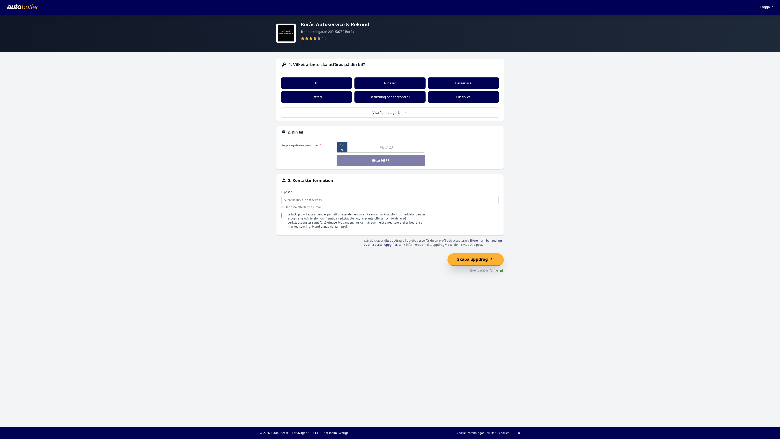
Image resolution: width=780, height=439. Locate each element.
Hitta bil (379, 160)
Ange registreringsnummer (301, 145)
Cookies (504, 433)
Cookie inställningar (470, 433)
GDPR (516, 433)
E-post (286, 192)
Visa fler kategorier (388, 112)
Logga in (767, 7)
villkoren (474, 240)
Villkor (491, 433)
